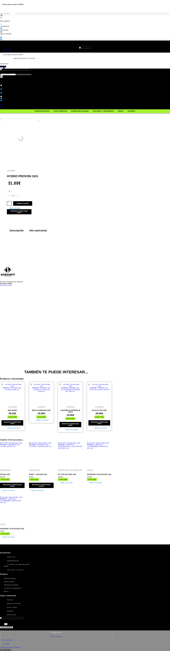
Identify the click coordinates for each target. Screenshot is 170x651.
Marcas (121, 45)
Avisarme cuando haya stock (19, 211)
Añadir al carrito (23, 203)
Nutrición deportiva (42, 45)
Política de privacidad (56, 636)
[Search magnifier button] (1, 15)
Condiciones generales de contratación (10, 647)
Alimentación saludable (80, 45)
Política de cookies (7, 640)
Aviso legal (6, 643)
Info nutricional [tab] (38, 230)
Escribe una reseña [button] (6, 285)
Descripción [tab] (17, 230)
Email (2, 624)
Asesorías (131, 45)
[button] (13, 208)
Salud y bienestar (60, 45)
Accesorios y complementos (103, 45)
